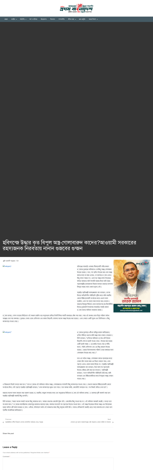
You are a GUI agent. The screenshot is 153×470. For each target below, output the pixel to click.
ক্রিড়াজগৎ (44, 19)
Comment (6, 456)
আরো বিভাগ (92, 19)
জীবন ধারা (71, 19)
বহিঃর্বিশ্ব (22, 19)
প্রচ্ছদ (6, 19)
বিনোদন (52, 19)
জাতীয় (13, 19)
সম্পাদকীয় (62, 19)
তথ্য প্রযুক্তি (82, 19)
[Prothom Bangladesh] (76, 8)
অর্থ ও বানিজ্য (33, 19)
